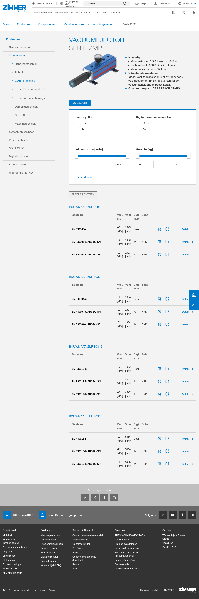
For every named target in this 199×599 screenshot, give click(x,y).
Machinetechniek (25, 123)
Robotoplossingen (12, 564)
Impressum (40, 590)
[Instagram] (192, 515)
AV (4, 590)
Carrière (115, 12)
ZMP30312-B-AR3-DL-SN (86, 381)
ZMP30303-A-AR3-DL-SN (86, 241)
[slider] (76, 156)
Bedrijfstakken (43, 12)
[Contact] (194, 295)
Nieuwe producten (20, 47)
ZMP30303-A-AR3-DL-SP (86, 254)
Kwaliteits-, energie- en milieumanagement (127, 554)
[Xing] (95, 497)
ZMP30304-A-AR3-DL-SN (86, 311)
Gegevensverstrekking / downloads (84, 558)
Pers (74, 568)
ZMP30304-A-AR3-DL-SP (86, 324)
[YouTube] (173, 515)
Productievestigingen (126, 544)
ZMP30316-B (79, 438)
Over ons (101, 12)
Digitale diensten (19, 156)
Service (76, 552)
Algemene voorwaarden (127, 568)
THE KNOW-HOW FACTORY (130, 535)
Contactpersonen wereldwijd (87, 535)
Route (75, 564)
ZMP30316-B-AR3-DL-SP (86, 464)
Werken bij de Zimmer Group (174, 537)
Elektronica (9, 560)
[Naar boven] (194, 305)
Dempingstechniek (26, 106)
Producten (61, 12)
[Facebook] (104, 497)
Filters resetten (83, 194)
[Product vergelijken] (173, 13)
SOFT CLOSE (23, 115)
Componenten (17, 55)
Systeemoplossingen (21, 131)
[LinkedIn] (85, 497)
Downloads (165, 3)
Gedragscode (122, 564)
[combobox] (185, 3)
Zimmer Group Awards (126, 560)
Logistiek (7, 551)
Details (185, 229)
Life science (9, 555)
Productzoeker (45, 3)
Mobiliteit (7, 535)
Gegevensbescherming (20, 590)
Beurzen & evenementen (128, 548)
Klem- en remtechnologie (30, 98)
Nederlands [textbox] (187, 3)
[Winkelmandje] (183, 13)
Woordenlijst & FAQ (21, 172)
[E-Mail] (114, 497)
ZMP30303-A (79, 229)
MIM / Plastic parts (12, 573)
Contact (52, 590)
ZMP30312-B (79, 368)
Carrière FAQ (169, 547)
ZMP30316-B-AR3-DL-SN (86, 451)
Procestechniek (18, 140)
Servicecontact (80, 539)
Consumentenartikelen (15, 547)
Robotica (20, 72)
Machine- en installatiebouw (11, 541)
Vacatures (167, 543)
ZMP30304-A (79, 299)
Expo (144, 3)
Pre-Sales (77, 548)
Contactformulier (81, 544)
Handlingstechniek (26, 63)
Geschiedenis (122, 539)
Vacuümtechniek (25, 80)
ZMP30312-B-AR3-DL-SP (86, 394)
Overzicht (80, 102)
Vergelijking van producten (71, 4)
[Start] (14, 8)
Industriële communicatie (30, 89)
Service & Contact (82, 12)
